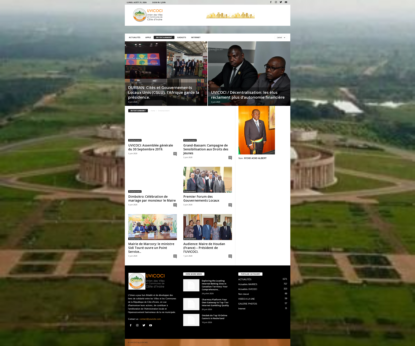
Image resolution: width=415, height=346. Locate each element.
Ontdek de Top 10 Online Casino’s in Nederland (214, 317)
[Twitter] (281, 2)
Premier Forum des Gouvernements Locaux (201, 198)
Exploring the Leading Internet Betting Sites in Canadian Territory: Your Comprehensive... (215, 285)
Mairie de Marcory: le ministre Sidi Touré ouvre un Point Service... (151, 248)
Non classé (243, 294)
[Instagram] (276, 2)
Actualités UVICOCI (247, 289)
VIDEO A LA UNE (246, 299)
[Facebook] (271, 2)
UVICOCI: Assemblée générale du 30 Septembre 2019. (150, 147)
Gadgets (181, 37)
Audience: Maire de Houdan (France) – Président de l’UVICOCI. (204, 248)
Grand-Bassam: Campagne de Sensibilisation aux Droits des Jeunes (205, 149)
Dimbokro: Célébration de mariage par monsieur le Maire (152, 198)
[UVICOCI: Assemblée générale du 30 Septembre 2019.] (152, 128)
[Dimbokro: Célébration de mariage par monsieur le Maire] (152, 180)
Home (153, 111)
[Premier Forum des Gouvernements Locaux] (207, 180)
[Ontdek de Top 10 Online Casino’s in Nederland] (191, 320)
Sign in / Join (159, 2)
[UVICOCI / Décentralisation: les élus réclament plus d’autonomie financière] (249, 73)
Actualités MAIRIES (247, 284)
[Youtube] (286, 2)
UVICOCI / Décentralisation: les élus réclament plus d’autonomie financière (248, 95)
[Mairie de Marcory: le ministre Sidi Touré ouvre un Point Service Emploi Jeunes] (152, 227)
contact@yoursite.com (150, 319)
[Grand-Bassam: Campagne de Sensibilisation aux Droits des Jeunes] (207, 128)
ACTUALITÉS (134, 37)
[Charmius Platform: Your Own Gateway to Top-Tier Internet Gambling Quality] (191, 304)
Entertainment (164, 37)
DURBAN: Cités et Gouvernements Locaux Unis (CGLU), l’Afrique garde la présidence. (163, 92)
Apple (148, 37)
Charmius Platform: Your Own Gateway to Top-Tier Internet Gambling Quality (215, 302)
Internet (196, 37)
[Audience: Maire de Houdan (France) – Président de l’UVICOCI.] (207, 227)
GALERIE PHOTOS (247, 304)
